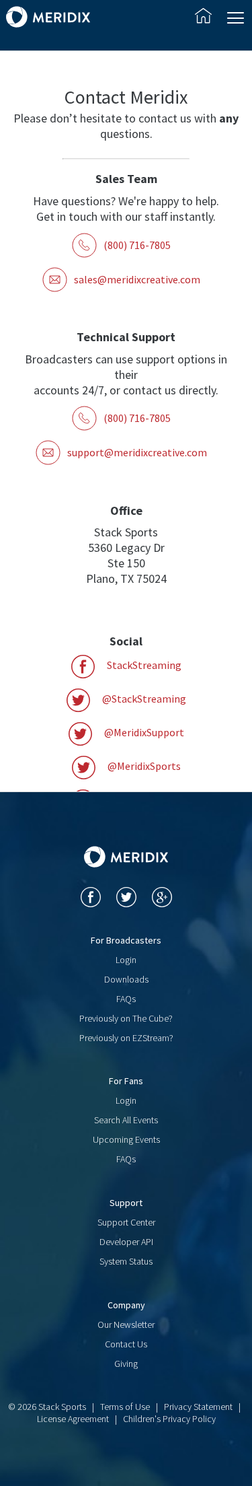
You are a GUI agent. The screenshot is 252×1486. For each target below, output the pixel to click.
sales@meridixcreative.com (137, 279)
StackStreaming (143, 665)
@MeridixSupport (143, 732)
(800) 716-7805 (137, 245)
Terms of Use (125, 1407)
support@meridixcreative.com (137, 452)
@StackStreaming (143, 698)
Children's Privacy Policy (169, 1419)
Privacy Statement (198, 1407)
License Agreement (73, 1419)
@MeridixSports (143, 766)
